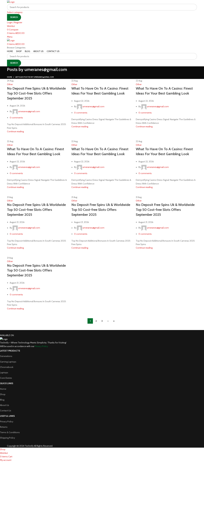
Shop (2, 394)
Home (9, 77)
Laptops (4, 372)
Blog (2, 399)
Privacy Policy (6, 421)
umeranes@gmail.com (45, 69)
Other (10, 84)
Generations (6, 356)
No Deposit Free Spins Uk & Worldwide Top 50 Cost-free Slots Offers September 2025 (36, 93)
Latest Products (10, 350)
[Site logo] (11, 1)
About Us (4, 405)
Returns (3, 427)
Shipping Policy (7, 437)
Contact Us (5, 410)
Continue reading (15, 131)
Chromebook (6, 367)
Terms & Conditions (10, 432)
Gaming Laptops (8, 361)
